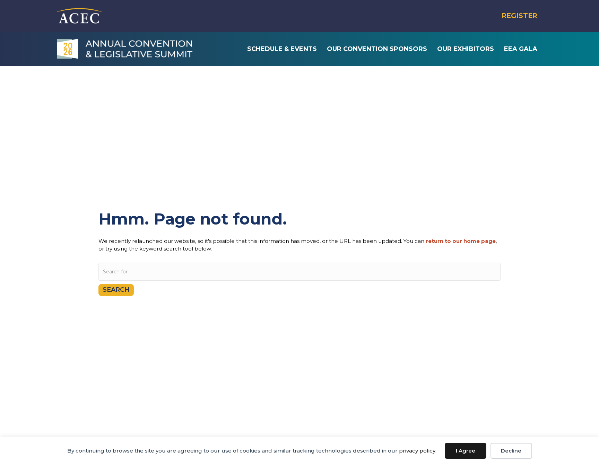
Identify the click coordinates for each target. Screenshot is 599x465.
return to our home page (461, 241)
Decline (511, 450)
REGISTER (519, 16)
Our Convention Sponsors (377, 49)
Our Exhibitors (465, 49)
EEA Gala (520, 49)
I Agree (465, 450)
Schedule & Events (282, 49)
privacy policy (417, 450)
